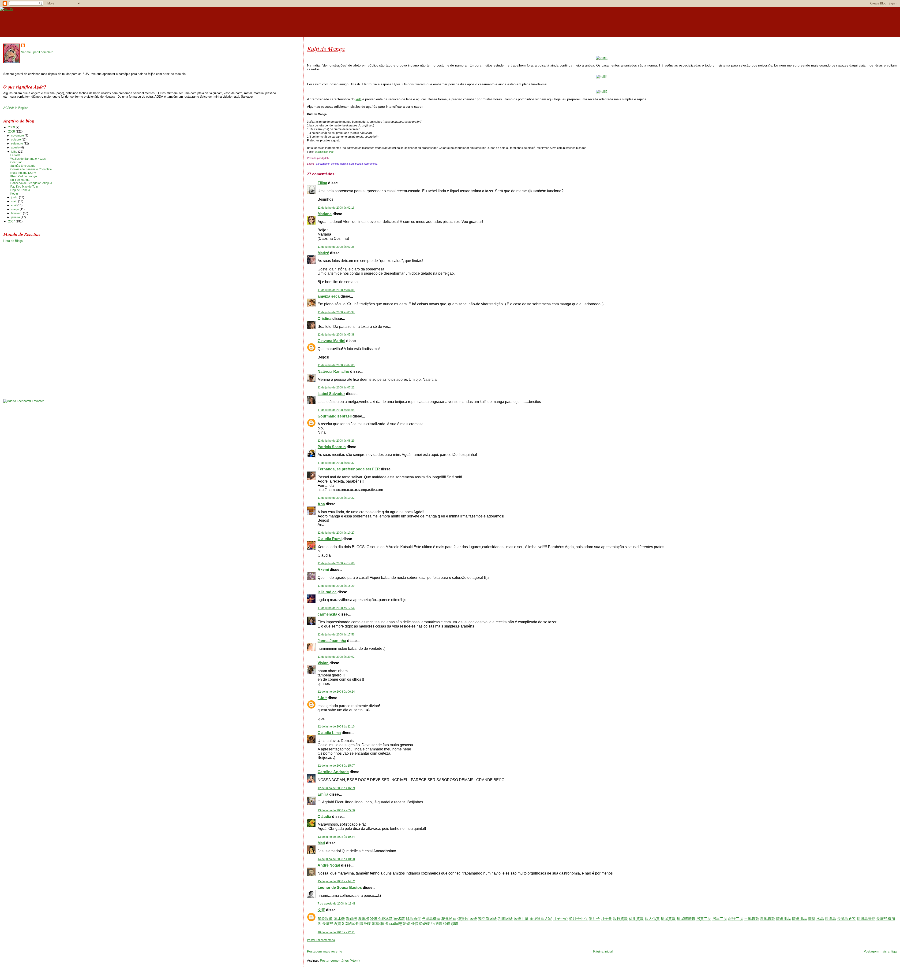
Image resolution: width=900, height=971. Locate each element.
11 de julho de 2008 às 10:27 (336, 532)
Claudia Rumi (329, 539)
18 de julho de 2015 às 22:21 (336, 932)
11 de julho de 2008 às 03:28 (336, 246)
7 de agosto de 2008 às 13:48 (337, 903)
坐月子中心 (578, 919)
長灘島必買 (331, 924)
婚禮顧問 (450, 924)
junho (15, 197)
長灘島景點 (866, 919)
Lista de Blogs (13, 241)
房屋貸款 (668, 919)
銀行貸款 (620, 919)
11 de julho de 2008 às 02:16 (336, 207)
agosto (15, 147)
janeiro (16, 217)
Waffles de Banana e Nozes (28, 158)
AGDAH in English (15, 108)
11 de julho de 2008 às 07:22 (336, 387)
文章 (321, 910)
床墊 (473, 919)
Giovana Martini (331, 341)
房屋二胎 (719, 919)
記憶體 (436, 924)
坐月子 (594, 919)
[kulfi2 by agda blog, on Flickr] (602, 91)
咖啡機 (363, 919)
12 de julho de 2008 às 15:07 (336, 765)
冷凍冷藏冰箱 (381, 919)
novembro (18, 135)
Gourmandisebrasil (335, 416)
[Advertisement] (362, 943)
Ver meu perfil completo (37, 52)
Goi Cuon (16, 162)
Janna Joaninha (332, 641)
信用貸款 (636, 919)
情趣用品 (783, 919)
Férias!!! (15, 155)
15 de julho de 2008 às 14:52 (336, 881)
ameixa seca (329, 296)
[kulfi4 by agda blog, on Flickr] (602, 76)
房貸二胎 (703, 919)
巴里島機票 (431, 919)
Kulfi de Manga (326, 48)
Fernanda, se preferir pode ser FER (349, 469)
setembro (17, 143)
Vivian (323, 663)
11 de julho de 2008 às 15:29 (336, 585)
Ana (321, 504)
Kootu (14, 193)
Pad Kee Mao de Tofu (24, 186)
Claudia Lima (329, 733)
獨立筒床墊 (487, 919)
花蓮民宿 (448, 919)
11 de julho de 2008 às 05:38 (336, 334)
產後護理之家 (540, 919)
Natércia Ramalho (333, 371)
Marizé (323, 253)
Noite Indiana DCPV (23, 172)
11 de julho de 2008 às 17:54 (336, 608)
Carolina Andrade (333, 772)
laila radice (327, 592)
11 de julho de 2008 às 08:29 (336, 440)
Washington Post (324, 151)
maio (14, 201)
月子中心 (560, 919)
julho (14, 151)
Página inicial (603, 951)
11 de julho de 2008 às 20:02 (336, 656)
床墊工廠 (521, 919)
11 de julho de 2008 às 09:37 (336, 463)
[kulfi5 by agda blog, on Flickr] (602, 58)
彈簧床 (463, 919)
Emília (323, 794)
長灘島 (830, 919)
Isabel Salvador (331, 394)
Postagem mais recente (324, 951)
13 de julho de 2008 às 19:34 (336, 836)
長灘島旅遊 (846, 919)
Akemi (323, 570)
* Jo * (322, 698)
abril (14, 205)
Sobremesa (370, 163)
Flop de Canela (20, 190)
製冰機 (339, 919)
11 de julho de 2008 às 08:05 (336, 410)
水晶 (820, 919)
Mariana (325, 214)
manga (359, 163)
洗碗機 (351, 919)
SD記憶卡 (350, 924)
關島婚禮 (413, 919)
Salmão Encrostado (22, 165)
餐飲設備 (325, 919)
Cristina (324, 319)
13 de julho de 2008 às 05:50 (336, 810)
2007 (12, 221)
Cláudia (324, 817)
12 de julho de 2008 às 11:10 (336, 726)
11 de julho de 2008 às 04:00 (336, 290)
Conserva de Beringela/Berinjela (31, 183)
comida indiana (339, 163)
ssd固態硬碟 (399, 924)
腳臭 (811, 919)
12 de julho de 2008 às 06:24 (336, 691)
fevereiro (17, 213)
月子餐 (606, 919)
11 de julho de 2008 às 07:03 (336, 365)
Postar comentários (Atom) (340, 960)
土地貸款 (751, 919)
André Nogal (329, 865)
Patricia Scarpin (332, 447)
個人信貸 (652, 919)
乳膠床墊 (505, 919)
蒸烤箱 (399, 919)
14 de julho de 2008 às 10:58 (336, 859)
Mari (321, 843)
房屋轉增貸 (686, 919)
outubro (16, 139)
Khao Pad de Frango (23, 176)
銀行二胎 (735, 919)
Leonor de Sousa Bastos (340, 888)
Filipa (322, 183)
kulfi (358, 99)
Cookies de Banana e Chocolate (31, 169)
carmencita (327, 614)
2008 (12, 131)
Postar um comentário (321, 940)
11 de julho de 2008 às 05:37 (336, 312)
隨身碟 (365, 924)
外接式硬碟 (420, 924)
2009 (12, 127)
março (15, 209)
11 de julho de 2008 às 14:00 (336, 563)
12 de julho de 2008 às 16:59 (336, 788)
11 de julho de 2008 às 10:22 (336, 497)
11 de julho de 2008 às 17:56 (336, 634)
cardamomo (323, 163)
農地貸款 (767, 919)
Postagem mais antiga (880, 951)
